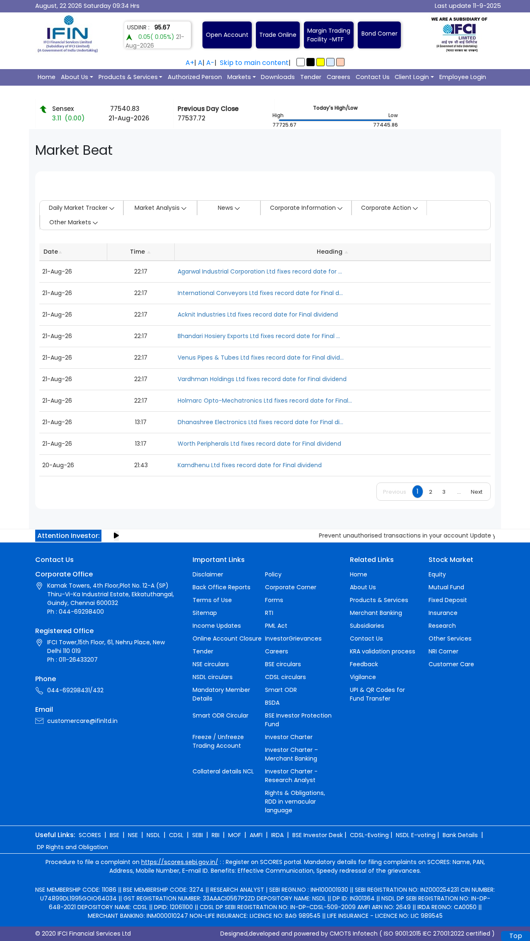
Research (442, 626)
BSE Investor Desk (317, 835)
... (459, 492)
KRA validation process (382, 651)
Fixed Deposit (448, 600)
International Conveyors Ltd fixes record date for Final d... (260, 293)
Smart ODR (281, 690)
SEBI (197, 835)
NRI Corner (443, 651)
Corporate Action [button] (387, 208)
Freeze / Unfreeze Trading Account (218, 741)
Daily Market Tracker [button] (79, 208)
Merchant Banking (376, 613)
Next (476, 492)
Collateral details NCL (223, 771)
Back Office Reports (222, 587)
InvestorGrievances (293, 638)
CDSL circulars (285, 677)
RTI (269, 613)
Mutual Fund (446, 587)
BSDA (272, 703)
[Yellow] (320, 62)
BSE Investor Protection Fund (298, 719)
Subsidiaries (367, 626)
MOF (234, 835)
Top (515, 936)
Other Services (450, 638)
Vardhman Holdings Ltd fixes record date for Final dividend (262, 379)
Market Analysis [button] (158, 208)
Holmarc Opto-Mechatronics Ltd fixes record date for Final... (265, 400)
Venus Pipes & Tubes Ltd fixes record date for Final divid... (261, 357)
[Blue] (330, 62)
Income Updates (217, 626)
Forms (274, 600)
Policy (273, 574)
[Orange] (340, 62)
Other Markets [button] (71, 222)
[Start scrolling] (116, 536)
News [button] (226, 208)
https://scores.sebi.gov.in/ (179, 862)
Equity (437, 574)
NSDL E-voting (416, 835)
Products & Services (128, 77)
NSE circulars (211, 664)
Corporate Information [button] (303, 208)
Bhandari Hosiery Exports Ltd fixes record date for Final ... (259, 336)
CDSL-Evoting (369, 835)
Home (46, 77)
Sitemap (205, 613)
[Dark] (310, 62)
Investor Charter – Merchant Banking (291, 754)
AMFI (256, 835)
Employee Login (462, 77)
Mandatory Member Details (221, 694)
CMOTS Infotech (354, 933)
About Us (74, 77)
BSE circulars (283, 664)
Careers (338, 77)
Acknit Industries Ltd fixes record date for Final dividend (258, 314)
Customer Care (451, 664)
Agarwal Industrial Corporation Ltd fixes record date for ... (260, 271)
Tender (310, 77)
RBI (215, 835)
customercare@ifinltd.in (82, 721)
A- (210, 62)
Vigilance (363, 677)
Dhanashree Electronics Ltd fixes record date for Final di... (260, 422)
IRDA (277, 835)
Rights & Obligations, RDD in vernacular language (295, 801)
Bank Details (460, 835)
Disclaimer (208, 574)
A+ (190, 62)
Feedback (364, 664)
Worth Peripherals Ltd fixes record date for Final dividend (259, 443)
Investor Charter (289, 737)
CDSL (176, 835)
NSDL (153, 835)
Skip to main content (254, 62)
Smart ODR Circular (220, 715)
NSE (133, 835)
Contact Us (373, 77)
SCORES (90, 835)
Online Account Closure (227, 638)
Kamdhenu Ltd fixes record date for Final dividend (250, 465)
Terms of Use (212, 600)
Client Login (412, 77)
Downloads (278, 77)
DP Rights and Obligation (72, 847)
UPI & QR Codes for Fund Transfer (377, 694)
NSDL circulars (213, 677)
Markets (239, 77)
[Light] (300, 62)
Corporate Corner (290, 587)
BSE (114, 835)
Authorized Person (195, 77)
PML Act (276, 626)
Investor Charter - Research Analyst (291, 775)
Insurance (443, 613)
